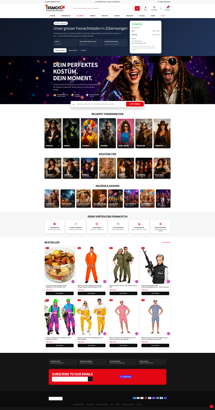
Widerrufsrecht (90, 404)
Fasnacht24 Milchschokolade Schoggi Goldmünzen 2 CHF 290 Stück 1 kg (56, 286)
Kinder (153, 16)
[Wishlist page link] (161, 8)
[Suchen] (137, 8)
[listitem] (53, 133)
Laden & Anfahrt (60, 50)
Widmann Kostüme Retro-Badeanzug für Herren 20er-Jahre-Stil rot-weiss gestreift (123, 338)
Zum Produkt (60, 293)
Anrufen (83, 50)
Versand (118, 404)
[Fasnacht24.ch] (56, 8)
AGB (112, 404)
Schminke (117, 16)
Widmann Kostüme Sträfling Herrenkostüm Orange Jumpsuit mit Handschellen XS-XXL (90, 286)
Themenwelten (65, 16)
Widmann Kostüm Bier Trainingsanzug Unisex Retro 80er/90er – (90, 338)
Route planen (73, 50)
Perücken (105, 16)
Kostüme (52, 16)
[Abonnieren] (90, 379)
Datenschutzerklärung (102, 404)
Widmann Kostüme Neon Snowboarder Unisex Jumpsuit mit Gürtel (58, 338)
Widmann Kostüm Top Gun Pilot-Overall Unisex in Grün (123, 286)
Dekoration (129, 16)
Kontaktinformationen (128, 404)
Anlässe (142, 16)
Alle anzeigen (166, 242)
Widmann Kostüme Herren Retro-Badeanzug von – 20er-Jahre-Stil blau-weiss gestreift (155, 338)
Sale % (163, 16)
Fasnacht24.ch (80, 404)
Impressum (139, 404)
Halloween (80, 16)
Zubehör (92, 16)
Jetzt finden (135, 104)
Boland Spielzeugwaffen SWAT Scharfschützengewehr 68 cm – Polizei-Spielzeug (155, 286)
